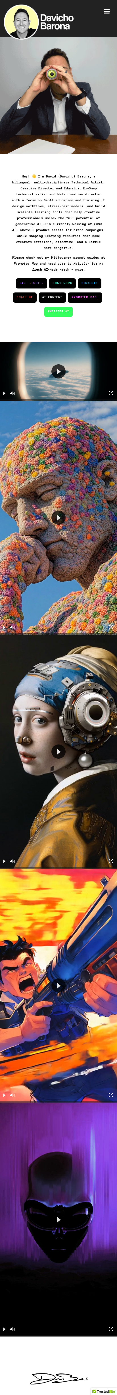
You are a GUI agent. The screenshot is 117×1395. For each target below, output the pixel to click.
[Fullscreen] (111, 393)
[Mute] (13, 393)
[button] (58, 371)
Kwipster (81, 263)
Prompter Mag (26, 263)
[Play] (4, 393)
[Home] (38, 22)
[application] (58, 371)
